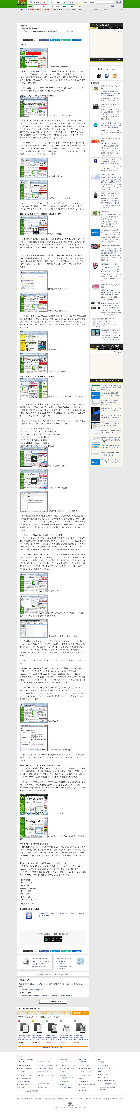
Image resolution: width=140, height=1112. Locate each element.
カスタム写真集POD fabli (108, 1084)
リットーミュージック (68, 1062)
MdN (80, 1078)
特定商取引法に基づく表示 (115, 1099)
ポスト (29, 40)
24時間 (102, 28)
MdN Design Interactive (88, 1084)
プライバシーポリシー (77, 1099)
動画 (96, 9)
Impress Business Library (45, 1068)
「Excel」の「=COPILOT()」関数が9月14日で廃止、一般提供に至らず (111, 387)
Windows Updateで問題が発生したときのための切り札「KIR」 (111, 440)
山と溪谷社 (63, 1075)
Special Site (99, 60)
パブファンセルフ (105, 1074)
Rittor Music (63, 1059)
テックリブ (82, 1088)
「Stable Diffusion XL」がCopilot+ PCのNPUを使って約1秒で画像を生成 (110, 93)
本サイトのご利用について (24, 1099)
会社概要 (88, 1099)
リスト (36, 40)
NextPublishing (42, 1087)
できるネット (23, 1088)
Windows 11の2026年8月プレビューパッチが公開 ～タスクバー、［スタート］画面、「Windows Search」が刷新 (111, 234)
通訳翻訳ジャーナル (87, 1068)
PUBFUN (100, 1072)
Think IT (21, 1062)
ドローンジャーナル (25, 1075)
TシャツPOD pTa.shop (107, 1080)
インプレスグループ (99, 1099)
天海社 (102, 1062)
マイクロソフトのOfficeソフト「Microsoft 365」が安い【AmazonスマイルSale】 (111, 146)
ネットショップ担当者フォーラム (47, 1065)
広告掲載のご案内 (50, 1099)
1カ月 (119, 28)
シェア (45, 40)
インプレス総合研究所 (25, 1068)
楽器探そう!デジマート (68, 1065)
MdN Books (84, 1081)
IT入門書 (62, 1013)
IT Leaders (22, 1072)
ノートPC (26, 1013)
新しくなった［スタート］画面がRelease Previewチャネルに (111, 417)
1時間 (94, 28)
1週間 (110, 28)
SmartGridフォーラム (44, 1062)
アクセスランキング (102, 25)
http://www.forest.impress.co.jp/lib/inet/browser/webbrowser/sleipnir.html (46, 995)
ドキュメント (83, 9)
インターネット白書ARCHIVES (28, 1091)
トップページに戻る (53, 1001)
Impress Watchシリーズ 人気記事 (107, 346)
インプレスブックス (44, 1084)
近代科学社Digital (67, 1087)
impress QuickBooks (106, 1068)
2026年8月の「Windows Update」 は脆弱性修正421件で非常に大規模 (110, 402)
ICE (99, 1059)
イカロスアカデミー (87, 1075)
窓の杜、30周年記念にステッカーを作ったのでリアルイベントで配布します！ (111, 217)
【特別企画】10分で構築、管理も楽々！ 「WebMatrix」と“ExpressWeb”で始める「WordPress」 (64, 964)
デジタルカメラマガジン (26, 1084)
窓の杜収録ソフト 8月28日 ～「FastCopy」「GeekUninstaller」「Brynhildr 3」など (104, 324)
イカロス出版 (83, 1059)
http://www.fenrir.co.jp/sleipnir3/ (31, 990)
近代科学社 (63, 1084)
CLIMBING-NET (66, 1081)
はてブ (56, 40)
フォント (103, 9)
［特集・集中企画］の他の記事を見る (53, 974)
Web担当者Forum (24, 1065)
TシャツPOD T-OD (68, 1068)
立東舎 (64, 1072)
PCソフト (44, 1013)
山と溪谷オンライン (68, 1078)
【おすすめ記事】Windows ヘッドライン (108, 380)
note (67, 40)
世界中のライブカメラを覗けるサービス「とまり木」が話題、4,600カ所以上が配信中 (111, 180)
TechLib (83, 1090)
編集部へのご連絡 (63, 1099)
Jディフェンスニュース (88, 1065)
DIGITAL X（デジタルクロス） (47, 1075)
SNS (91, 9)
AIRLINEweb (85, 1062)
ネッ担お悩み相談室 (25, 1078)
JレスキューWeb (86, 1072)
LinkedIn (78, 40)
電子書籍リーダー (80, 1013)
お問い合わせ (39, 1099)
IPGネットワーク (103, 1078)
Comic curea (104, 1065)
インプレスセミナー (44, 1072)
